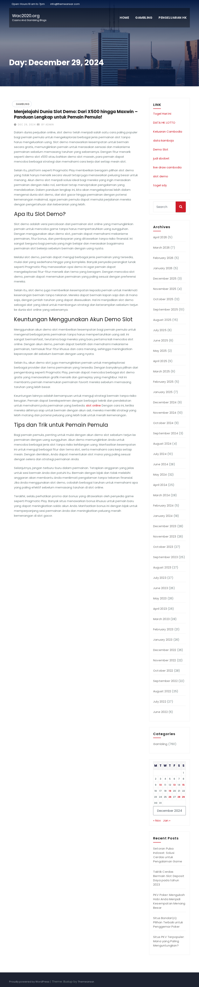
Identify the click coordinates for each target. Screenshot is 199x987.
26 (169, 797)
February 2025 (163, 382)
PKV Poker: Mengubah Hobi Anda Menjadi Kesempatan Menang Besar (169, 901)
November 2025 (164, 289)
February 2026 (163, 258)
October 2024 (163, 423)
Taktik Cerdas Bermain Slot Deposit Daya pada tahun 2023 (168, 878)
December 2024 (165, 402)
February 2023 (163, 629)
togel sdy (160, 185)
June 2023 (160, 588)
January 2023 (162, 640)
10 (160, 784)
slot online (93, 405)
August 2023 (162, 567)
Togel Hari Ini (162, 114)
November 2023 (164, 536)
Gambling (143, 17)
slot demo (160, 176)
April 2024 (160, 485)
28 (178, 797)
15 (183, 784)
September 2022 (165, 681)
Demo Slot (160, 149)
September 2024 (165, 433)
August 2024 (162, 444)
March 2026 (161, 247)
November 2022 (164, 660)
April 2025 (160, 361)
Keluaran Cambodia (167, 131)
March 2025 (161, 371)
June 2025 (160, 340)
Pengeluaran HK (173, 17)
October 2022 (163, 671)
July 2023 (159, 578)
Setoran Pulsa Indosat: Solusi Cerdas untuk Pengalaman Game (167, 854)
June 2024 (160, 464)
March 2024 (161, 495)
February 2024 (163, 505)
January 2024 (163, 516)
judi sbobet (161, 158)
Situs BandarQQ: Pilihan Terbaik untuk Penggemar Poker (168, 922)
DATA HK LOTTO (164, 123)
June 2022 (160, 712)
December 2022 (164, 650)
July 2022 (159, 701)
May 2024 (160, 474)
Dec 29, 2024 (26, 124)
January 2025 (163, 392)
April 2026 (160, 237)
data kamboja (163, 140)
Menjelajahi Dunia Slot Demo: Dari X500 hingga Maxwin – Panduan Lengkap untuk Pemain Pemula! (76, 114)
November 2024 (164, 413)
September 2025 (165, 309)
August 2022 (162, 691)
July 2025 (160, 330)
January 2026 (162, 268)
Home (124, 17)
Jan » (166, 820)
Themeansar (86, 981)
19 (170, 791)
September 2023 (165, 557)
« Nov (157, 820)
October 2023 (163, 547)
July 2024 (160, 454)
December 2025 (165, 278)
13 (174, 784)
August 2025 (162, 320)
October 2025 (163, 299)
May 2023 (160, 598)
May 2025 (160, 351)
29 (183, 797)
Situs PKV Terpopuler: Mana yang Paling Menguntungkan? (168, 941)
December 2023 (164, 526)
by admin (47, 124)
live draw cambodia (167, 167)
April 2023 (160, 609)
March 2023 (161, 619)
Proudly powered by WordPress (29, 981)
